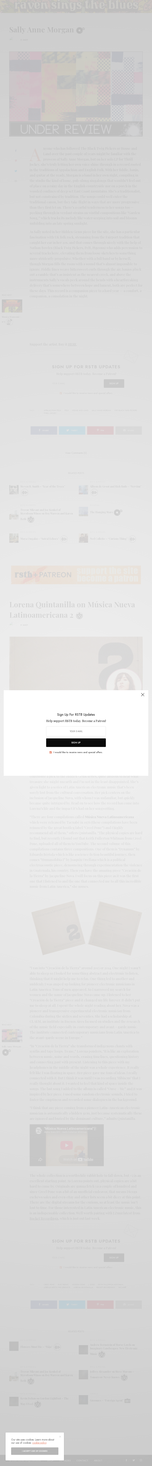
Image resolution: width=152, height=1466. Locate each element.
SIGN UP (76, 742)
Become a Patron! (94, 721)
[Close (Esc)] (142, 696)
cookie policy (39, 1443)
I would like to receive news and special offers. (78, 752)
